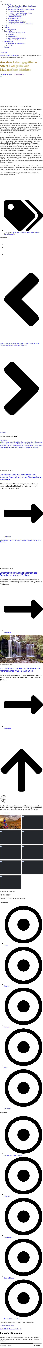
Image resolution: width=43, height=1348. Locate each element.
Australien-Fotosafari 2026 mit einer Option (22, 6)
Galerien (6, 27)
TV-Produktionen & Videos (17, 38)
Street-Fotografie (9, 234)
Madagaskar (30, 232)
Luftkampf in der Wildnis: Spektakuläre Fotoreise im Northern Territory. (18, 574)
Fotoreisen (7, 4)
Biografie (11, 34)
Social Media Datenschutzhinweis (10, 1329)
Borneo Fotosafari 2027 (15, 18)
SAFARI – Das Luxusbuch (16, 43)
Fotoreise (16, 232)
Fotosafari (23, 232)
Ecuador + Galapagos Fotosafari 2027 (20, 13)
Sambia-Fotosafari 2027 (15, 20)
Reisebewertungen (10, 29)
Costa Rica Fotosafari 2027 (16, 11)
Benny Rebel (8, 31)
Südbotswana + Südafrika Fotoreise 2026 (21, 9)
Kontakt (6, 47)
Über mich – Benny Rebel (16, 33)
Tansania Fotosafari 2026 (16, 8)
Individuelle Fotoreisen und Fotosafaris (20, 24)
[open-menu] (1, 1)
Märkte (37, 232)
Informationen (8, 42)
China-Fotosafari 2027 (15, 17)
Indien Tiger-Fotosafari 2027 (17, 15)
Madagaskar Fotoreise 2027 (17, 22)
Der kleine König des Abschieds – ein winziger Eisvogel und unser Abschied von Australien (20, 477)
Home (2, 55)
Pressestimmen (12, 36)
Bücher (10, 45)
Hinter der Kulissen (14, 40)
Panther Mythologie (12, 55)
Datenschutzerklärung (7, 1325)
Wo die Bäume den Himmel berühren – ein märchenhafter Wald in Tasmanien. (20, 669)
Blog (5, 25)
